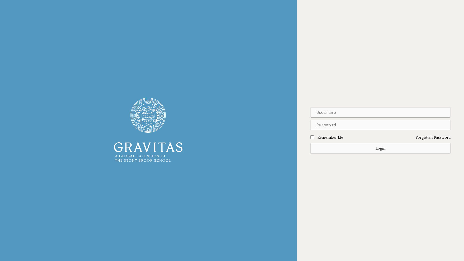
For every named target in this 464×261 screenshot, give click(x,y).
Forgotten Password (433, 137)
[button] (380, 148)
